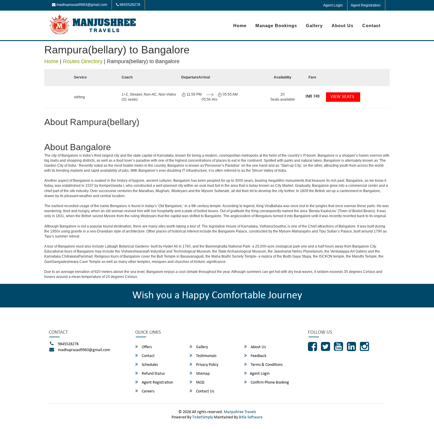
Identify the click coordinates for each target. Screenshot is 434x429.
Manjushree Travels (240, 412)
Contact (371, 25)
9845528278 (129, 5)
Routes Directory (82, 61)
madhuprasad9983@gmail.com (81, 5)
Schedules (149, 365)
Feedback (258, 356)
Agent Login (333, 5)
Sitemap (202, 373)
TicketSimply (202, 417)
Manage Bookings (276, 25)
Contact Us (204, 391)
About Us (342, 25)
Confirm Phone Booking (269, 382)
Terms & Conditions (266, 365)
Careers (147, 391)
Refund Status (153, 373)
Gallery (314, 25)
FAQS (199, 382)
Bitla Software (250, 417)
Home (240, 25)
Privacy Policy (206, 365)
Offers (146, 347)
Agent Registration (366, 5)
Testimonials (205, 356)
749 (312, 96)
